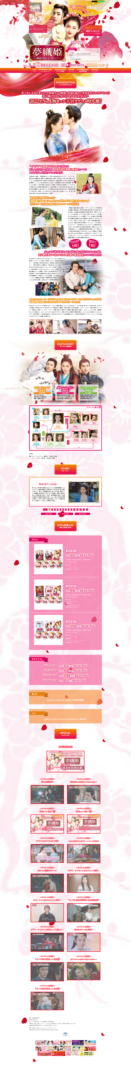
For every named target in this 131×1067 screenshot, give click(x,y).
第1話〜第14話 (49, 513)
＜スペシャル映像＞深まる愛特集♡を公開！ (81, 53)
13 (83, 509)
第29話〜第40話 (82, 513)
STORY (71, 70)
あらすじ (45, 509)
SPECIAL (95, 70)
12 (80, 509)
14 (87, 509)
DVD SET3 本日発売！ (76, 59)
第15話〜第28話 (65, 513)
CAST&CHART (60, 70)
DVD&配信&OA (83, 70)
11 (77, 509)
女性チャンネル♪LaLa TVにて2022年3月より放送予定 (66, 719)
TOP (34, 70)
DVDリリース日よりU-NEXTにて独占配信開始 (65, 700)
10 (74, 509)
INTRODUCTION (45, 70)
